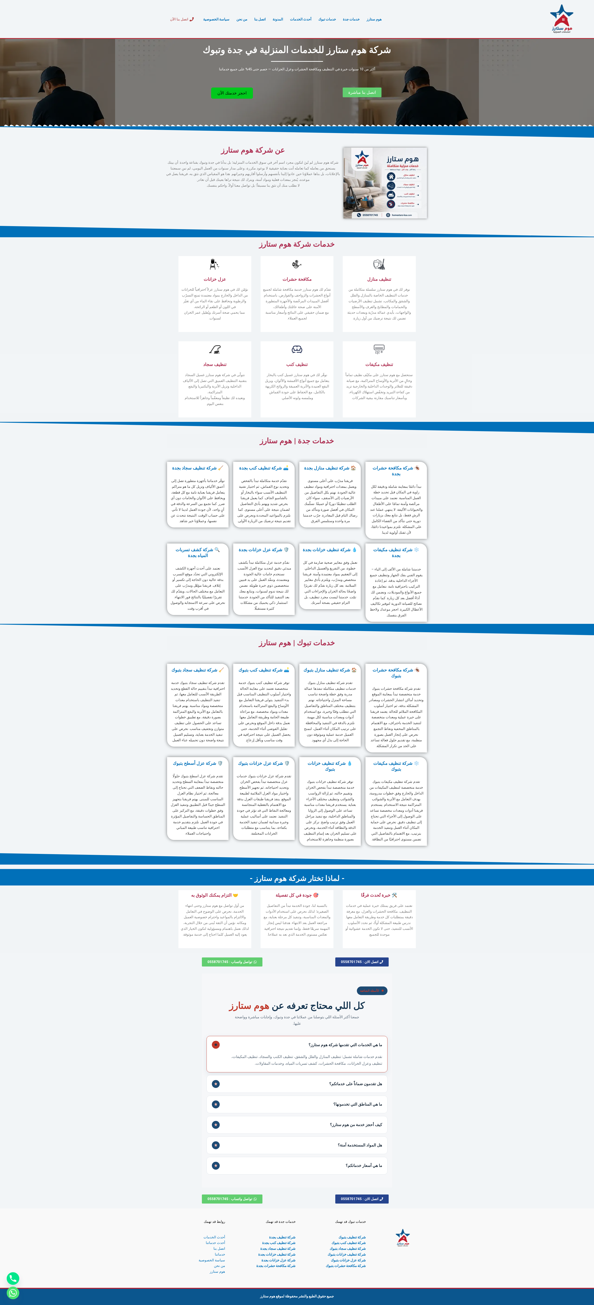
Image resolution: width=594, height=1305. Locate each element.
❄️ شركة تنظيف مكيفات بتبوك (396, 766)
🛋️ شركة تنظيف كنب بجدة (264, 468)
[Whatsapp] (13, 1293)
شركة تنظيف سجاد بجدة (278, 1248)
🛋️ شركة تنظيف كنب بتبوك (264, 670)
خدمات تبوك (327, 19)
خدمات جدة (351, 19)
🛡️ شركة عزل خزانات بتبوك (264, 763)
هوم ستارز (374, 19)
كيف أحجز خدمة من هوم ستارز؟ (356, 1124)
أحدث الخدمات (300, 19)
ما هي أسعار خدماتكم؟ (364, 1165)
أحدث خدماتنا (215, 1242)
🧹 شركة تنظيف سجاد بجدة (197, 468)
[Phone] (13, 1278)
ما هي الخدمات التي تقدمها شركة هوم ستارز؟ (345, 1044)
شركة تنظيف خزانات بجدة (277, 1254)
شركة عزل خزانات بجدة (278, 1260)
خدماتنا (220, 1254)
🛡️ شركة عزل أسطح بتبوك (198, 763)
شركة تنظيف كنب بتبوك (349, 1242)
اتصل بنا (260, 19)
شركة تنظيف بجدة (282, 1237)
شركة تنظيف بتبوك (352, 1237)
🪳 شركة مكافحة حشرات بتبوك (396, 672)
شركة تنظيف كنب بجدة (279, 1242)
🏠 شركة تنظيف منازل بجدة (330, 468)
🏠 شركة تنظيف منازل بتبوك (330, 670)
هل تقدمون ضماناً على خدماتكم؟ (355, 1083)
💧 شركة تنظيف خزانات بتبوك (330, 766)
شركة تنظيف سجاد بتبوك (348, 1248)
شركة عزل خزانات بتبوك (348, 1260)
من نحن (241, 19)
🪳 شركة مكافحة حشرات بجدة (396, 470)
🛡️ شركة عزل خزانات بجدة (264, 549)
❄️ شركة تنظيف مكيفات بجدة (396, 552)
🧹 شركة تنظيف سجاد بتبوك (197, 670)
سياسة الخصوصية (216, 19)
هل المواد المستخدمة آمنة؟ (360, 1145)
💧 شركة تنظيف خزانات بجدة (330, 549)
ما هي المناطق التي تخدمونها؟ (357, 1104)
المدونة (278, 19)
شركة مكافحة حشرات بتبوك (346, 1265)
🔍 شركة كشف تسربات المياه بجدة (198, 552)
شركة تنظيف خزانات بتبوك (347, 1254)
